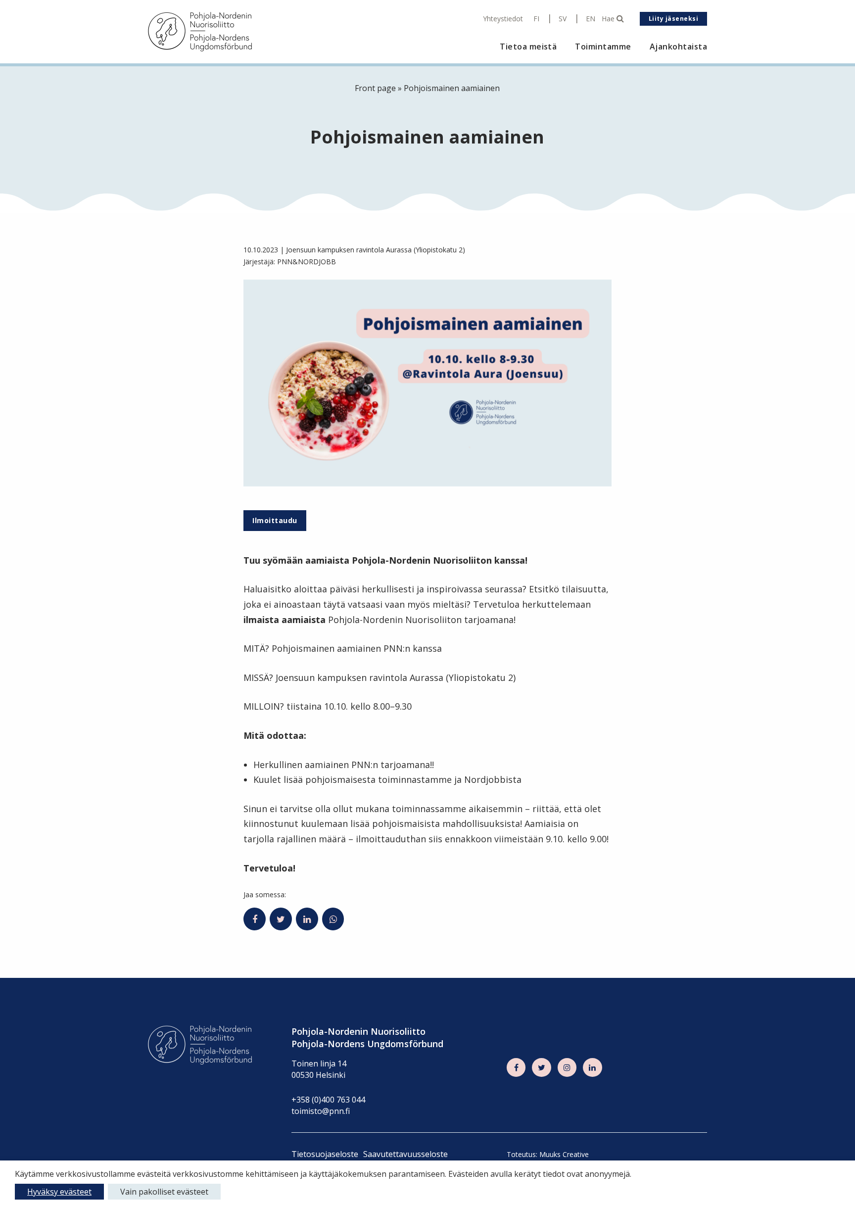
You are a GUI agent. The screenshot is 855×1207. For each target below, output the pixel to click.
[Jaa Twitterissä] (281, 919)
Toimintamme (603, 47)
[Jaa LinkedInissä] (307, 919)
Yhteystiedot (503, 18)
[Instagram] (567, 1067)
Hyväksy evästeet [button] (59, 1191)
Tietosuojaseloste (324, 1154)
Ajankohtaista (678, 47)
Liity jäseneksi (673, 18)
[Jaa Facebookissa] (254, 919)
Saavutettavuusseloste (405, 1154)
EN (590, 18)
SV (563, 18)
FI (536, 18)
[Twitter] (541, 1067)
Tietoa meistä (528, 47)
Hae (609, 18)
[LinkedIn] (592, 1067)
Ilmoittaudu (274, 520)
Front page (375, 88)
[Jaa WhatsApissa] (333, 919)
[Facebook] (516, 1067)
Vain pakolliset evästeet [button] (164, 1191)
